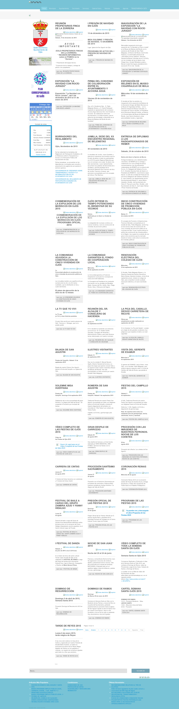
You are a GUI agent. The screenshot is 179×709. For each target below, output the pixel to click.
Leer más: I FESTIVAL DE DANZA (66, 569)
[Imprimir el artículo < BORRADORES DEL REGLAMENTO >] (79, 142)
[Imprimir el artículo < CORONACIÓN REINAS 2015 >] (145, 473)
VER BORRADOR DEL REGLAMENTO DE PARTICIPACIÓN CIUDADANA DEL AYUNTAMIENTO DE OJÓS (68, 181)
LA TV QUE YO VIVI (65, 308)
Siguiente (135, 630)
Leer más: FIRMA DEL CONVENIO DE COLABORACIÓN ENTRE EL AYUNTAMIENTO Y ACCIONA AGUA (100, 127)
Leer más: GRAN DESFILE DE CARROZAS (98, 452)
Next (147, 15)
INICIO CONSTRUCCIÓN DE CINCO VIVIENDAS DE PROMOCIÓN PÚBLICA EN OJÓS (134, 204)
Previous (31, 15)
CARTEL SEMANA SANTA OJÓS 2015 (131, 590)
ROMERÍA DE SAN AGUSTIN (98, 387)
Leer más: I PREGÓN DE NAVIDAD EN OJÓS (101, 61)
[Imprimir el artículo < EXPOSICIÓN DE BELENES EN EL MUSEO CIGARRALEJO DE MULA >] (145, 90)
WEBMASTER (72, 691)
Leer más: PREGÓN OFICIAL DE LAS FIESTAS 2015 (100, 526)
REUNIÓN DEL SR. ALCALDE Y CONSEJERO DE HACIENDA (98, 312)
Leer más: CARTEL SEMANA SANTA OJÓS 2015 (133, 611)
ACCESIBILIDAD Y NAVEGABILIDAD (79, 689)
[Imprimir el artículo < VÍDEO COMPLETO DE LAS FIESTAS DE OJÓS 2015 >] (79, 435)
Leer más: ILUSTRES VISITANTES (99, 377)
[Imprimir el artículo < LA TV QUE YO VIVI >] (79, 312)
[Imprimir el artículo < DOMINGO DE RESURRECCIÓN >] (79, 595)
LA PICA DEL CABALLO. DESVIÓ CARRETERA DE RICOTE (135, 311)
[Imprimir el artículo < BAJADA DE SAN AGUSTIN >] (79, 356)
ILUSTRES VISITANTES (100, 349)
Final (141, 630)
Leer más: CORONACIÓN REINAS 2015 (134, 489)
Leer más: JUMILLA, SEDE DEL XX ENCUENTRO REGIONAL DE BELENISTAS (100, 180)
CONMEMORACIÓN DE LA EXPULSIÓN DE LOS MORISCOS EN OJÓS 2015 (68, 204)
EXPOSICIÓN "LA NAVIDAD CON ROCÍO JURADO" (67, 83)
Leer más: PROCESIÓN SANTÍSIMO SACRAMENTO (100, 492)
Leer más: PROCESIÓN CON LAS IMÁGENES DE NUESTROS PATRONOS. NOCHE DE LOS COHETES (135, 457)
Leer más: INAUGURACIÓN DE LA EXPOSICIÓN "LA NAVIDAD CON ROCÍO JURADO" (135, 71)
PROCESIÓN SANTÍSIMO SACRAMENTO (101, 468)
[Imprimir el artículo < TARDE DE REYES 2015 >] (79, 629)
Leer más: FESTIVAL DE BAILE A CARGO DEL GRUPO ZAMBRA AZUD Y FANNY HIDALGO (68, 533)
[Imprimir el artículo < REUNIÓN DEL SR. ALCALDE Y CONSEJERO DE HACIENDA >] (112, 320)
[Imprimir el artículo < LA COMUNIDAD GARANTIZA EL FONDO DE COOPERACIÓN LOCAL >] (112, 266)
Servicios (86, 8)
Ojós (40, 52)
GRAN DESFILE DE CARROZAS (98, 428)
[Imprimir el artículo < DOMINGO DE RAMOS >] (112, 592)
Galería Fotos (96, 8)
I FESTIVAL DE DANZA (67, 543)
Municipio (52, 8)
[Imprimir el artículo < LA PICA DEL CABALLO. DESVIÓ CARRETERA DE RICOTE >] (145, 317)
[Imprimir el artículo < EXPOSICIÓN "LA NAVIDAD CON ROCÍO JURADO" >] (79, 90)
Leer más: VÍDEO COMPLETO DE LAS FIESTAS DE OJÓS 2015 (68, 453)
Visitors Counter (41, 154)
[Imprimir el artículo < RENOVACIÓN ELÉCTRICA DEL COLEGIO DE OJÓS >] (145, 263)
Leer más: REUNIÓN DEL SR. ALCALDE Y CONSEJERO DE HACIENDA (101, 341)
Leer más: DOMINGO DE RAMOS (99, 618)
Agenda (125, 8)
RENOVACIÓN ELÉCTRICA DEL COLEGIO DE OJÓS (131, 257)
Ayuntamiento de (40, 49)
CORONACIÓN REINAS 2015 (133, 468)
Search (141, 671)
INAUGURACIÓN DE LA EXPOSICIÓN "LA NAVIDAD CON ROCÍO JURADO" (133, 27)
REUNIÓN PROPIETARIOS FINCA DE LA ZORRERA (67, 26)
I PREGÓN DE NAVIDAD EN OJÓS (101, 24)
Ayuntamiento (64, 8)
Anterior (93, 630)
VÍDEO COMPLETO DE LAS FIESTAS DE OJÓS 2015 (68, 429)
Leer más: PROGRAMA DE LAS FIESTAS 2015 (132, 521)
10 (129, 630)
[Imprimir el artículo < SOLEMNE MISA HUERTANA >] (79, 392)
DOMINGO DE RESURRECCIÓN (64, 590)
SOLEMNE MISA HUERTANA (64, 387)
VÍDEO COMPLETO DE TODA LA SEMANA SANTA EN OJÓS (133, 546)
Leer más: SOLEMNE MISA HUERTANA (68, 410)
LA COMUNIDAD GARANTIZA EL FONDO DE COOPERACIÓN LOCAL (100, 258)
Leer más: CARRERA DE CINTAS (66, 485)
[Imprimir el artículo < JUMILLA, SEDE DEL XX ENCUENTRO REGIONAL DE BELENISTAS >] (112, 145)
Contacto (116, 8)
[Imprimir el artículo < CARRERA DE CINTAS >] (79, 470)
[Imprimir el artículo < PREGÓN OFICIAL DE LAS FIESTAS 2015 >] (112, 507)
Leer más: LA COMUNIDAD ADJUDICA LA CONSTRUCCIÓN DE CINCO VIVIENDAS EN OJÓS (68, 299)
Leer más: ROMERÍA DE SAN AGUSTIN (101, 418)
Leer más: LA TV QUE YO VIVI (65, 329)
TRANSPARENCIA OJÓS (139, 8)
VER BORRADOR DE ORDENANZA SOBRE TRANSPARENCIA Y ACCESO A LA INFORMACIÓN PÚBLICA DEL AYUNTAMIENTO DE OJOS (68, 173)
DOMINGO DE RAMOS (100, 588)
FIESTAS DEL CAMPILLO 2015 (134, 387)
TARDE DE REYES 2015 (68, 625)
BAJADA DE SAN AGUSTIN (64, 351)
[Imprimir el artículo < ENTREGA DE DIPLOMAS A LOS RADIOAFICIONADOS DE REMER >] (145, 147)
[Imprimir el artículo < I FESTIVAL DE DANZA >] (79, 547)
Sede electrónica (40, 47)
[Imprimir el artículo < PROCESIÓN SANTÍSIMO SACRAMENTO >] (112, 473)
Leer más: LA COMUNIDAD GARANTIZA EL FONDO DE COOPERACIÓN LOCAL (101, 292)
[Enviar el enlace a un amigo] (69, 32)
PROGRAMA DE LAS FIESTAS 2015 (132, 502)
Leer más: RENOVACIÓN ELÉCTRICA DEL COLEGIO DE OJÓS (133, 288)
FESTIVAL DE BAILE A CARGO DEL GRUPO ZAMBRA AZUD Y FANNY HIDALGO (69, 504)
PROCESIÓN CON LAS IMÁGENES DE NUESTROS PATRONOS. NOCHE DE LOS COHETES (134, 431)
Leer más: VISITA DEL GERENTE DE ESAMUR (133, 377)
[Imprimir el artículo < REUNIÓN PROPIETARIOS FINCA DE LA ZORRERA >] (79, 32)
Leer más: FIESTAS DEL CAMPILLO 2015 (135, 419)
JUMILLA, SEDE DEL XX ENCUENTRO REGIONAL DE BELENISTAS (101, 139)
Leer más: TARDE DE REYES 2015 (67, 656)
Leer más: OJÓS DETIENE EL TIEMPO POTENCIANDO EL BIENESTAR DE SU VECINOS (101, 232)
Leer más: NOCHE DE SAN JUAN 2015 (101, 574)
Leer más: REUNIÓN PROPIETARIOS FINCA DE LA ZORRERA (67, 72)
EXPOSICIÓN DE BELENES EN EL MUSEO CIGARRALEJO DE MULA (135, 83)
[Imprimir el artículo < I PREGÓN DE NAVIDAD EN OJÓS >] (112, 29)
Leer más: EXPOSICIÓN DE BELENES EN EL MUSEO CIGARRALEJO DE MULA (134, 123)
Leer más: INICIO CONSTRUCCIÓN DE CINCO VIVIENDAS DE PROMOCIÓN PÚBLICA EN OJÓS (134, 245)
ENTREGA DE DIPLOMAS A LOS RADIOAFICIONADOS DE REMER (135, 140)
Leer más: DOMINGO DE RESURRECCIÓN (64, 613)
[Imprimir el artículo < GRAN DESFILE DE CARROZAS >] (112, 433)
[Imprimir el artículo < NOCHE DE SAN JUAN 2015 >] (112, 549)
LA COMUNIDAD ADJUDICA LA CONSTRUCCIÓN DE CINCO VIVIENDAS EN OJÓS (67, 259)
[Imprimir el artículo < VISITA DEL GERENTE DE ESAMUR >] (145, 356)
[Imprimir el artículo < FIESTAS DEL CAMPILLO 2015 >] (145, 392)
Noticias (107, 8)
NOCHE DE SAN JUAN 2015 (100, 544)
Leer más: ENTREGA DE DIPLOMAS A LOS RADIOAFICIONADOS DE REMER (134, 192)
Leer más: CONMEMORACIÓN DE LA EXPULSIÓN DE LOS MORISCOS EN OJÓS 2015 (67, 231)
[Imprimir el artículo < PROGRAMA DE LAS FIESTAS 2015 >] (145, 507)
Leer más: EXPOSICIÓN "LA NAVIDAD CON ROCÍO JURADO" (68, 107)
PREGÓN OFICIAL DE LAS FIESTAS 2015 (99, 502)
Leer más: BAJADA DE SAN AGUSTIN (68, 375)
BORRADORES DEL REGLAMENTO (66, 137)
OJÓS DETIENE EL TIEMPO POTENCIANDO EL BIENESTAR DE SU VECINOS (101, 204)
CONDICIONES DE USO (75, 685)
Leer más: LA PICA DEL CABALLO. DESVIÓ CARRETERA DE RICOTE (133, 338)
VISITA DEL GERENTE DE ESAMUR (133, 351)
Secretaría (75, 8)
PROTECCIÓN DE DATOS (75, 687)
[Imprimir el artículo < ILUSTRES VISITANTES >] (112, 353)
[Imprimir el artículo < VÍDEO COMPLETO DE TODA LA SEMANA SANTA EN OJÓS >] (145, 552)
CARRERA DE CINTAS (67, 466)
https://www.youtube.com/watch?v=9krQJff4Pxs (133, 580)
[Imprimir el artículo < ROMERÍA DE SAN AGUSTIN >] (112, 392)
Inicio (44, 8)
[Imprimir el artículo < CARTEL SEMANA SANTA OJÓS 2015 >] (145, 595)
